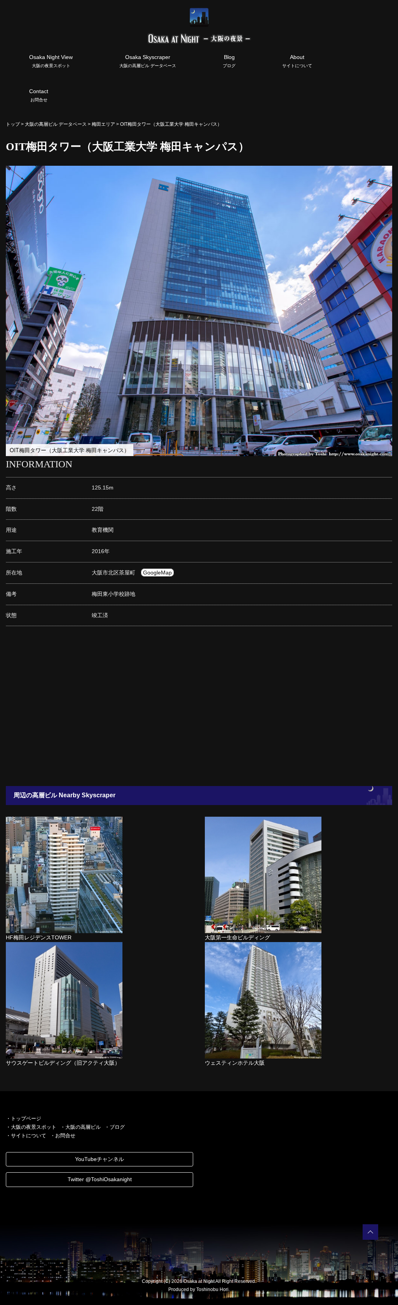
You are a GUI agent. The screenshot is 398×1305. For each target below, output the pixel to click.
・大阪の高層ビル (80, 1127)
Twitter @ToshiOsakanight (100, 1179)
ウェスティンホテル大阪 (235, 1063)
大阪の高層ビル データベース (56, 124)
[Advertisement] (199, 708)
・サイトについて (26, 1135)
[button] (385, 173)
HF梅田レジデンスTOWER (39, 937)
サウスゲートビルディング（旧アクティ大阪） (63, 1063)
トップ (13, 124)
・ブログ (115, 1127)
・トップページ (23, 1118)
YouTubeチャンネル (99, 1159)
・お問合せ (62, 1135)
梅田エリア (103, 124)
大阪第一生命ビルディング (237, 937)
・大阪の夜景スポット (31, 1127)
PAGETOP (370, 1232)
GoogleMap (157, 572)
